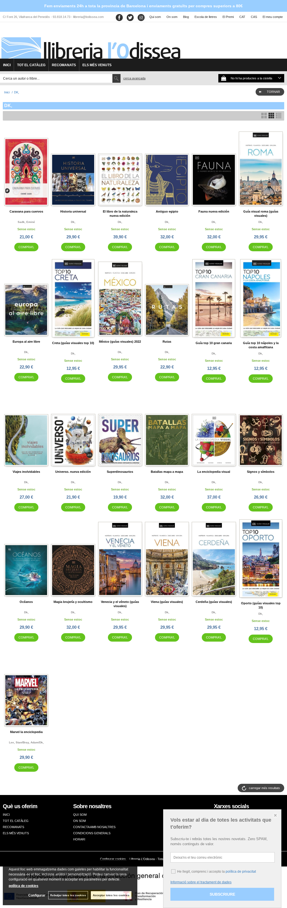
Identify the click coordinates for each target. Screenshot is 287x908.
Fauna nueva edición (213, 211)
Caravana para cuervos (26, 211)
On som (171, 17)
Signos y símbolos (260, 471)
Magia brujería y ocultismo (73, 601)
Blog (186, 17)
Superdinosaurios (120, 471)
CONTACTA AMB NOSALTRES (94, 827)
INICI (7, 65)
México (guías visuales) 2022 (120, 341)
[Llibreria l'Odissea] (90, 42)
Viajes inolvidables (26, 471)
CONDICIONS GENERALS (91, 833)
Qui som (155, 17)
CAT (242, 17)
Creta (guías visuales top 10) (73, 343)
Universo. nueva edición (73, 471)
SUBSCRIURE (222, 894)
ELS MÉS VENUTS (97, 65)
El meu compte (273, 17)
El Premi (228, 17)
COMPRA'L (26, 247)
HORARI (79, 839)
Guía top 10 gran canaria (214, 343)
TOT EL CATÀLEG (31, 65)
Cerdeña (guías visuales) (214, 601)
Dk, (73, 221)
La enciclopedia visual (213, 471)
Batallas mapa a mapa (167, 471)
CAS (254, 17)
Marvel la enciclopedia (26, 732)
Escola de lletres (206, 17)
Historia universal (73, 211)
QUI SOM (80, 814)
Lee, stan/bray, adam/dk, (26, 742)
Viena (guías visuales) (167, 601)
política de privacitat (241, 872)
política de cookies (23, 886)
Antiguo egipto (167, 211)
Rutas (167, 341)
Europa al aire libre (26, 341)
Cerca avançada (134, 78)
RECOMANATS (64, 65)
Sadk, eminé (26, 221)
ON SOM (79, 820)
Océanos (26, 601)
